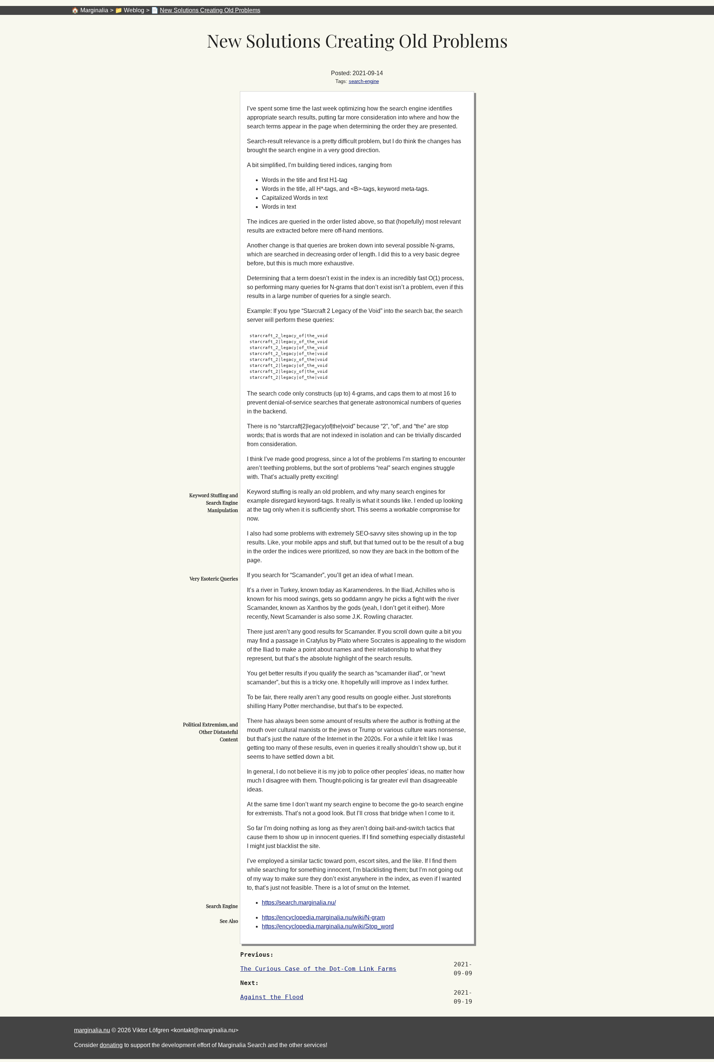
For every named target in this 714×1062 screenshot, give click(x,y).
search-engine (364, 81)
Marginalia (94, 10)
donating (111, 1045)
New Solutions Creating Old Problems (210, 10)
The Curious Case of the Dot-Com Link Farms (318, 968)
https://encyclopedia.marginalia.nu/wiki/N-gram (323, 917)
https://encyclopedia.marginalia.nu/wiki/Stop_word (328, 926)
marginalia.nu (92, 1030)
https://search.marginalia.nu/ (299, 902)
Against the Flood (271, 997)
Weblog (134, 10)
